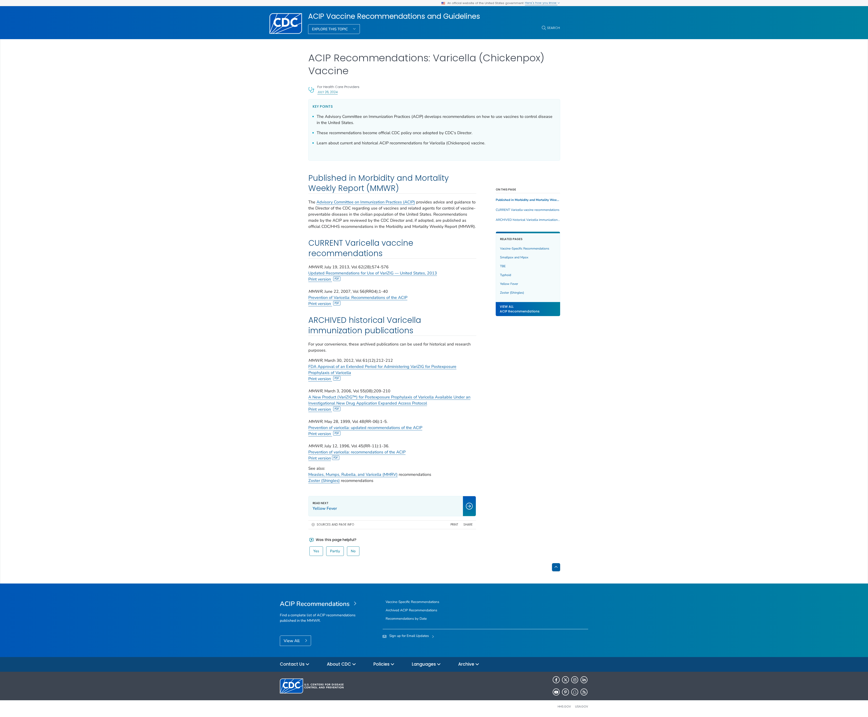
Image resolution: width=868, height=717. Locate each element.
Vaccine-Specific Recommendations (524, 248)
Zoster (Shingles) (324, 480)
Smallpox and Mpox (514, 257)
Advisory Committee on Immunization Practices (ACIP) (365, 202)
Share (468, 524)
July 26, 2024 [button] (327, 92)
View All (292, 640)
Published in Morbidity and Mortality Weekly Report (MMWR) (528, 200)
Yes (316, 551)
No (353, 551)
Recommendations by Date (406, 618)
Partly (335, 551)
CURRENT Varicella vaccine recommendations (527, 210)
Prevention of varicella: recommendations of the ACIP (357, 452)
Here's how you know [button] (541, 3)
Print (454, 524)
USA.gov (581, 706)
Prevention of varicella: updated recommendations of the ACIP (365, 427)
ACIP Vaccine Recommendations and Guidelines (394, 16)
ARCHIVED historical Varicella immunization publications (528, 220)
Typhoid (505, 275)
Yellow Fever (509, 284)
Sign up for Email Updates (409, 636)
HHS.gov (564, 706)
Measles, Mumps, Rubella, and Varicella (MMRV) (353, 474)
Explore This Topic (330, 29)
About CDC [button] (339, 664)
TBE (503, 266)
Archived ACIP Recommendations (411, 610)
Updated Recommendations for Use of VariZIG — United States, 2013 (372, 273)
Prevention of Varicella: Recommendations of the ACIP (357, 297)
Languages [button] (424, 664)
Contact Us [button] (293, 664)
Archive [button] (466, 664)
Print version (320, 279)
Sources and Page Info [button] (335, 524)
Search (553, 27)
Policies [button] (382, 664)
